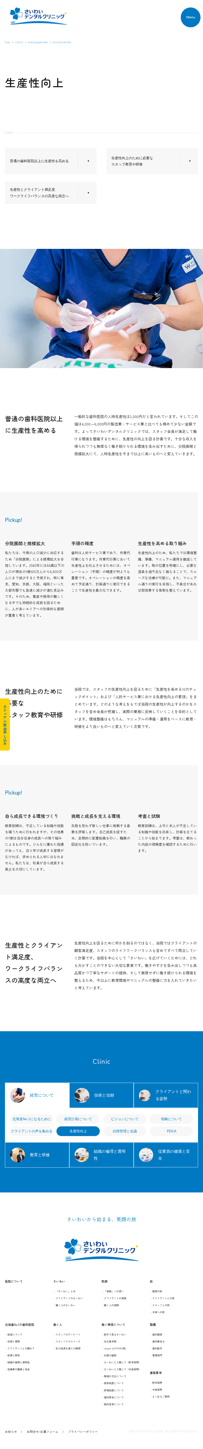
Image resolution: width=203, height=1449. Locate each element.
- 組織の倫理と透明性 (18, 1362)
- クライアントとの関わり (20, 1348)
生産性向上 (78, 1131)
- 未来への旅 (158, 1312)
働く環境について (113, 1324)
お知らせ (11, 1431)
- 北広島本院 (109, 1341)
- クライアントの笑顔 (114, 1298)
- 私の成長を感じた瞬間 (67, 1348)
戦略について (171, 1119)
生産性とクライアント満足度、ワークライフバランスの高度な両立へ (39, 193)
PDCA (171, 1131)
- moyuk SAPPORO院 (114, 1348)
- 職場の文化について (114, 1376)
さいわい (59, 1281)
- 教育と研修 (13, 1355)
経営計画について (78, 1119)
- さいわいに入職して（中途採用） (121, 1369)
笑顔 (104, 1281)
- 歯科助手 (156, 1348)
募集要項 (156, 1373)
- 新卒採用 (156, 1382)
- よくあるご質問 (160, 1396)
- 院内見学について (113, 1404)
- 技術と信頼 (13, 1341)
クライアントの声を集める (31, 1131)
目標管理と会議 (125, 1131)
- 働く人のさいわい (65, 1305)
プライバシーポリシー (83, 1431)
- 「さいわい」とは (65, 1291)
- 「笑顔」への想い (113, 1291)
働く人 (57, 1324)
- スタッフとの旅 (160, 1305)
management (38, 42)
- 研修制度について (113, 1383)
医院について (14, 1281)
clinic (19, 42)
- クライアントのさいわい (68, 1298)
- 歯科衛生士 (158, 1341)
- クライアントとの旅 (163, 1298)
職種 (153, 1324)
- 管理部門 (156, 1355)
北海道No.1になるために (31, 1119)
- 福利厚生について (113, 1397)
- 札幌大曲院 (109, 1355)
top (7, 42)
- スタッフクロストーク (67, 1341)
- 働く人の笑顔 (110, 1305)
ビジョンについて (125, 1119)
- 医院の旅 (156, 1291)
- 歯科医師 (156, 1334)
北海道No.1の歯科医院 (19, 1324)
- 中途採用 (156, 1389)
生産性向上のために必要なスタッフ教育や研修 (132, 161)
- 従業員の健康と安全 (18, 1369)
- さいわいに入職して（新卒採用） (121, 1362)
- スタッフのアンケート (67, 1334)
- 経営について (14, 1334)
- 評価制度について (113, 1390)
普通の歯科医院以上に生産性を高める (39, 161)
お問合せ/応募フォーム (42, 1431)
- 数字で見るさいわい (114, 1334)
